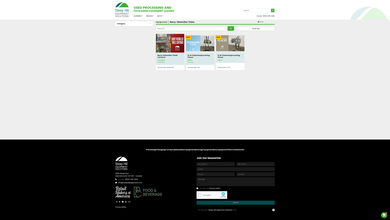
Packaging (161, 60)
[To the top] (273, 210)
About (159, 16)
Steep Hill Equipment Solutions (220, 210)
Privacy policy (120, 207)
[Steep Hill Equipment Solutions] (121, 163)
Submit (236, 202)
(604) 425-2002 (269, 16)
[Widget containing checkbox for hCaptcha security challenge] (212, 195)
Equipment (138, 16)
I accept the (209, 188)
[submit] (272, 10)
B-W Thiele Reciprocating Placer (199, 56)
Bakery (190, 60)
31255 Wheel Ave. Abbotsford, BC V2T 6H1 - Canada (128, 174)
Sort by (256, 28)
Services (149, 16)
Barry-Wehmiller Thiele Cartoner (168, 56)
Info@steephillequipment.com (130, 183)
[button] (138, 16)
